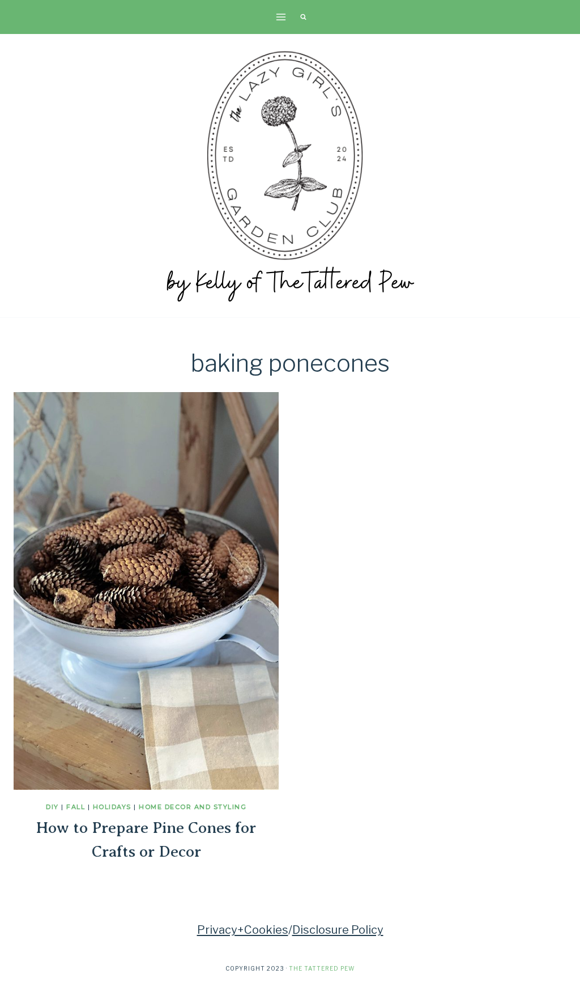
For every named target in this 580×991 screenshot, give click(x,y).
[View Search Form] (303, 17)
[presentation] (146, 591)
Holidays (112, 807)
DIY (52, 807)
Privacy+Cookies (242, 930)
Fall (75, 807)
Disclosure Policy (337, 930)
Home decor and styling (192, 807)
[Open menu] (281, 16)
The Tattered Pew (322, 968)
